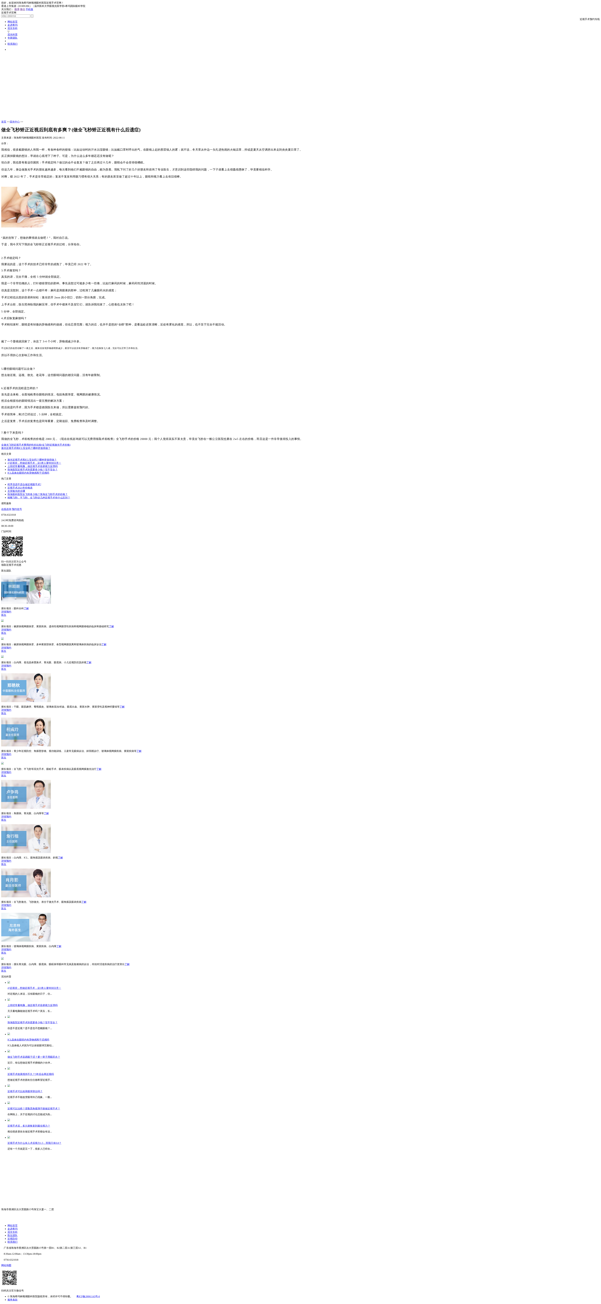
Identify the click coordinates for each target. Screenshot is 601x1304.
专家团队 (13, 37)
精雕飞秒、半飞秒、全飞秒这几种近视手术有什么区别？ (39, 497)
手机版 (29, 9)
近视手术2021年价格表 (20, 487)
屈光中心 (15, 121)
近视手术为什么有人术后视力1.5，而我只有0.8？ (34, 1143)
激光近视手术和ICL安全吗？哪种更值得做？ (25, 448)
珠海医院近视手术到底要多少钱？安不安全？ (33, 469)
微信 (22, 9)
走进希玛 (13, 25)
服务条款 (13, 1299)
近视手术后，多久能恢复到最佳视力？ (29, 1125)
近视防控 (13, 1238)
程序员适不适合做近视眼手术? (24, 484)
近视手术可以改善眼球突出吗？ (25, 1091)
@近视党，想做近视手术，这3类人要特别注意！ (34, 463)
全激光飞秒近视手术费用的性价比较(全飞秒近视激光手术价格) (35, 444)
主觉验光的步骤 (16, 491)
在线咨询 (6, 509)
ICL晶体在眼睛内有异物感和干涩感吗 (28, 473)
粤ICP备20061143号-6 (88, 1296)
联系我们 (13, 44)
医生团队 (13, 1235)
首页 (3, 121)
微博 (16, 9)
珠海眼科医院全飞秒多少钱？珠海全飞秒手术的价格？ (38, 494)
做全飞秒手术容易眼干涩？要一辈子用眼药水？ (34, 1057)
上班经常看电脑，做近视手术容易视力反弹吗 (33, 466)
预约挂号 (17, 509)
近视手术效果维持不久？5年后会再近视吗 (31, 1074)
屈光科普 (13, 34)
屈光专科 (13, 28)
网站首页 (13, 21)
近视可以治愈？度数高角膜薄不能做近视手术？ (34, 1108)
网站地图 (6, 1265)
